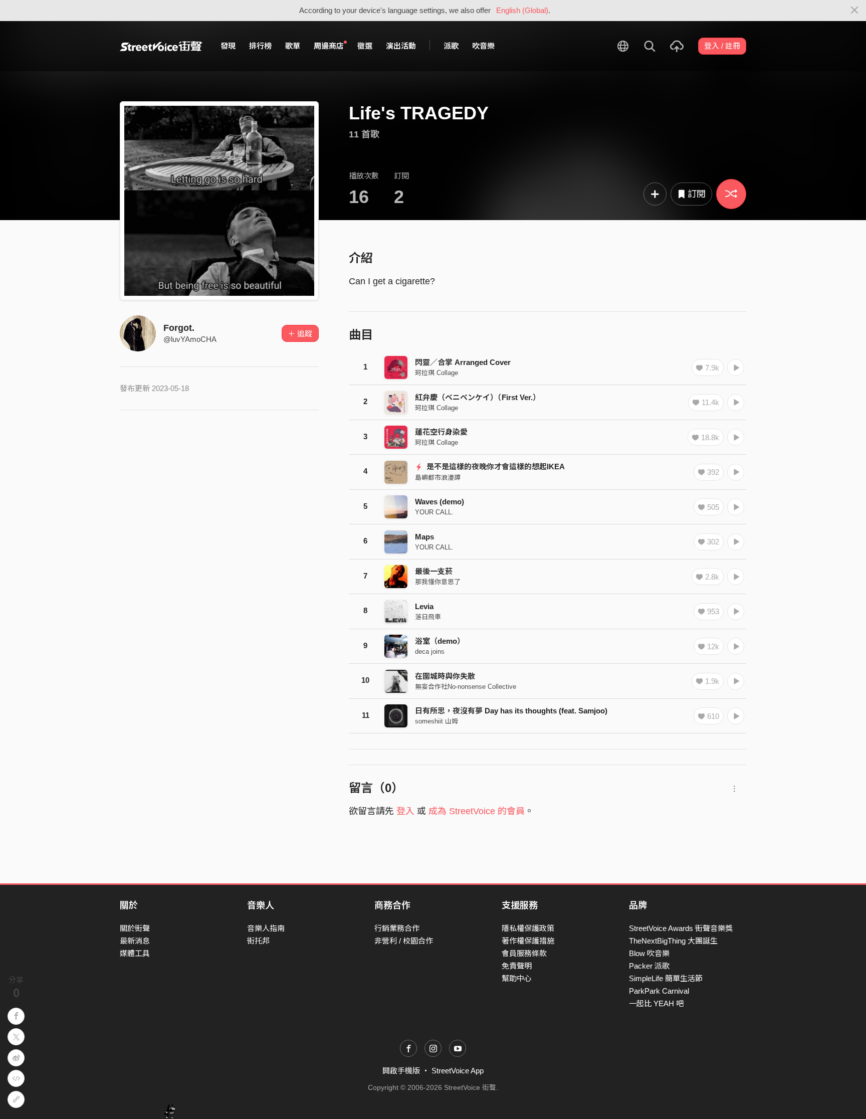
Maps (424, 536)
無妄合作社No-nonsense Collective (465, 686)
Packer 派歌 (649, 966)
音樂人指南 (266, 928)
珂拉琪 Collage (436, 373)
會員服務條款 (524, 953)
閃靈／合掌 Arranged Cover (463, 362)
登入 (405, 811)
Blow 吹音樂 (649, 953)
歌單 (292, 46)
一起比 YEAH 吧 (656, 1003)
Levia (424, 606)
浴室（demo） (440, 641)
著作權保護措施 (528, 941)
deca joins (430, 651)
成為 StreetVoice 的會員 (476, 811)
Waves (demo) (439, 501)
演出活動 (401, 46)
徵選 (364, 46)
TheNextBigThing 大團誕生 (673, 941)
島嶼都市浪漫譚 (438, 477)
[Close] (854, 11)
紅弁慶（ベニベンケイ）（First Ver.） (477, 397)
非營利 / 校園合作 (403, 941)
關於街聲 (135, 928)
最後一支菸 (434, 571)
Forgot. (178, 328)
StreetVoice (161, 46)
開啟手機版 (401, 1070)
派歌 (451, 46)
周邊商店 (329, 46)
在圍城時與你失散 (445, 676)
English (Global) (522, 10)
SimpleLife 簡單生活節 (666, 978)
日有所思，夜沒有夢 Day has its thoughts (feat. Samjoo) (511, 710)
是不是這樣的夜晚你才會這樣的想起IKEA (494, 466)
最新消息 (135, 941)
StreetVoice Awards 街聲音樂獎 (681, 928)
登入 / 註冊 (722, 46)
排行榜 (260, 46)
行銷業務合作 (396, 928)
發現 (228, 46)
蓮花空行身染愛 (441, 432)
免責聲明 (517, 966)
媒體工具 (135, 953)
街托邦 (258, 941)
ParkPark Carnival (659, 991)
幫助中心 (517, 978)
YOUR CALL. (434, 512)
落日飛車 (428, 617)
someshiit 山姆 (436, 721)
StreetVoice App (457, 1070)
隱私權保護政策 (528, 928)
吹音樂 (483, 46)
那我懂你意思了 (438, 582)
